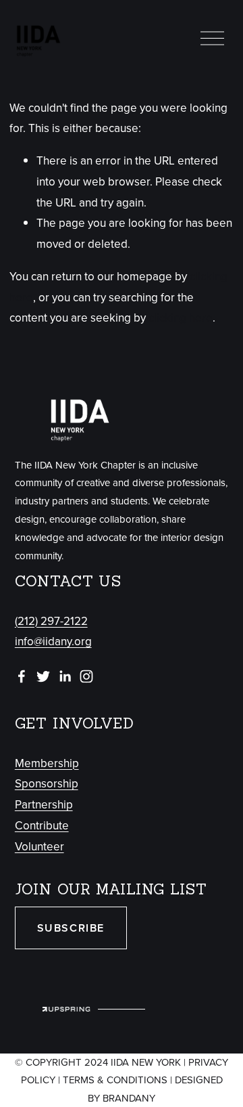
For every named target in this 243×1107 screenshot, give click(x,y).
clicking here (180, 317)
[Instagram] (86, 676)
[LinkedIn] (65, 676)
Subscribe (71, 928)
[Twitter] (43, 676)
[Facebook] (21, 676)
